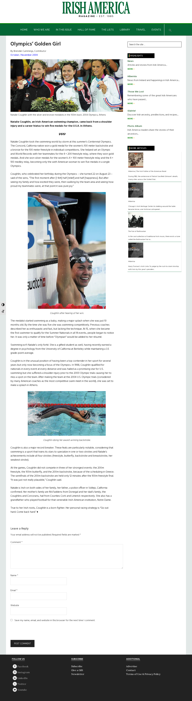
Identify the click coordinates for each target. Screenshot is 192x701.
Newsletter (77, 674)
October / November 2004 (24, 55)
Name (14, 576)
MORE (130, 69)
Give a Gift (77, 670)
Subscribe (76, 666)
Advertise (131, 666)
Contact (131, 670)
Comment (16, 542)
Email (13, 590)
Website (14, 605)
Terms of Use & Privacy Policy (143, 674)
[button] (170, 29)
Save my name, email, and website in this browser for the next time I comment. (55, 620)
